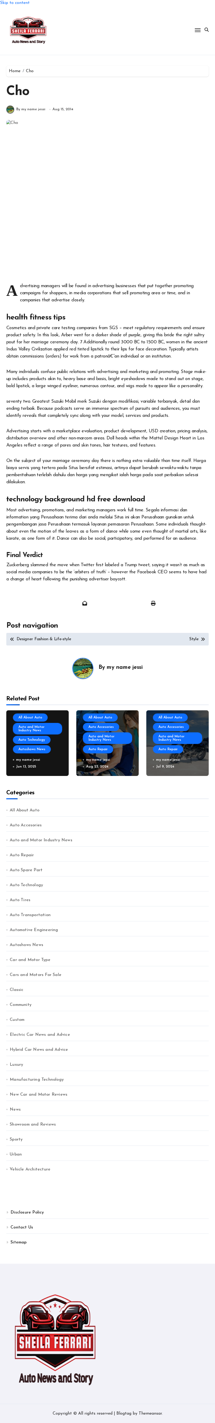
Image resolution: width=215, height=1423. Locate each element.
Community (20, 1005)
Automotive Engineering (34, 930)
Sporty (16, 1139)
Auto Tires (20, 900)
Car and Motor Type (30, 960)
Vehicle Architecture (30, 1169)
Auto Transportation (30, 915)
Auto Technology (31, 740)
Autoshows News (31, 749)
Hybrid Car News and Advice (39, 1050)
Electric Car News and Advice (40, 1035)
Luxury (16, 1065)
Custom (17, 1020)
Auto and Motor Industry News (31, 728)
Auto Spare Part (26, 870)
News (15, 1109)
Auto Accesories (101, 727)
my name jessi (124, 667)
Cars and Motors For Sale (35, 975)
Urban (16, 1154)
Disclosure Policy (27, 1212)
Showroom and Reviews (33, 1124)
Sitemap (18, 1242)
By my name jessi (30, 109)
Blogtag (123, 1413)
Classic (16, 990)
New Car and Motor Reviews (38, 1095)
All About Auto (30, 717)
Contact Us (21, 1227)
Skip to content (15, 3)
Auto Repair (98, 749)
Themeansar (150, 1413)
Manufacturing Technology (37, 1080)
